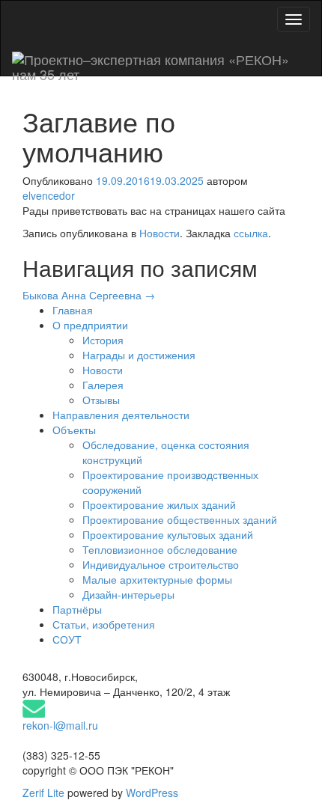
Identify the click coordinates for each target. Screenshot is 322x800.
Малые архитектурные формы (157, 579)
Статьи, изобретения (103, 624)
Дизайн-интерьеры (128, 594)
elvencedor (48, 195)
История (103, 339)
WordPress (150, 792)
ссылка (251, 232)
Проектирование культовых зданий (167, 534)
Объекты (74, 429)
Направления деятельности (120, 414)
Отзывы (101, 399)
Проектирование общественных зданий (179, 519)
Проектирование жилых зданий (159, 504)
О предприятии (90, 324)
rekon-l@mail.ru (60, 725)
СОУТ (67, 639)
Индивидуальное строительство (160, 564)
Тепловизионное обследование (159, 549)
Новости (159, 232)
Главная (72, 309)
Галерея (103, 384)
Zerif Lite (44, 792)
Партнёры (77, 609)
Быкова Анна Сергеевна (88, 294)
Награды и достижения (138, 354)
